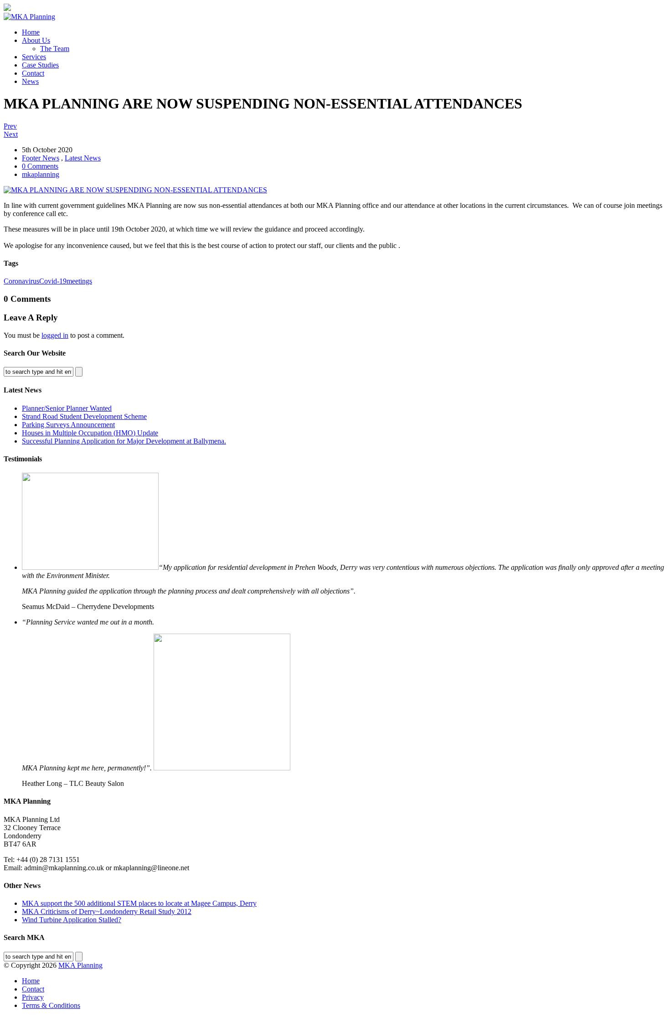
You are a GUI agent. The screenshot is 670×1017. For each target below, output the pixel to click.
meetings (79, 281)
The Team (54, 48)
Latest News (83, 158)
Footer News (40, 158)
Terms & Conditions (51, 1005)
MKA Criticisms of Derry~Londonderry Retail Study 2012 (106, 911)
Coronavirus (21, 281)
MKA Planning (80, 965)
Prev (10, 126)
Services (34, 57)
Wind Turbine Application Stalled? (71, 920)
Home (31, 32)
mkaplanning (40, 174)
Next (11, 134)
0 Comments (40, 166)
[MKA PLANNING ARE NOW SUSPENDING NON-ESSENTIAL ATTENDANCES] (135, 190)
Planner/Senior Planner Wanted (67, 408)
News (30, 81)
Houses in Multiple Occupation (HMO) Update (90, 433)
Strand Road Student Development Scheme (84, 416)
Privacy (33, 997)
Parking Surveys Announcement (68, 424)
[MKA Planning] (29, 17)
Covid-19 (53, 281)
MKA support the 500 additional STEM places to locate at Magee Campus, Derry (139, 903)
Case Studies (40, 65)
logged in (54, 335)
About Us (36, 40)
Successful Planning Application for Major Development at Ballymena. (124, 441)
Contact (33, 73)
